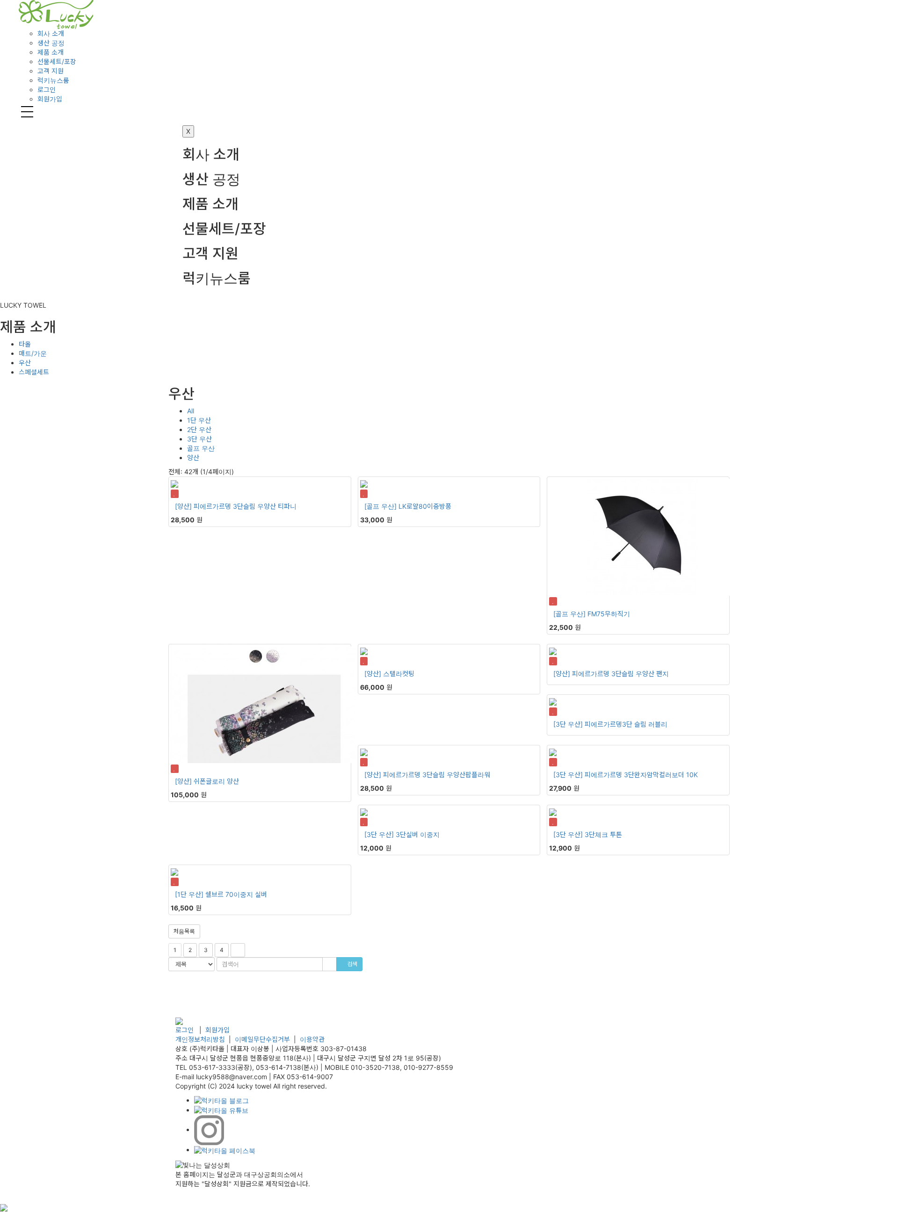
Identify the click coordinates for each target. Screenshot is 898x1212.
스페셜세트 (34, 372)
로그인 (46, 90)
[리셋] (329, 964)
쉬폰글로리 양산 (216, 781)
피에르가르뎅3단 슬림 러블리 (626, 724)
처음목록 (184, 931)
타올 (25, 344)
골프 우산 (201, 448)
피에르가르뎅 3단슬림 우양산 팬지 (620, 674)
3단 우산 (199, 439)
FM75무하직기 (608, 614)
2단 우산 (199, 429)
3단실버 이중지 (418, 834)
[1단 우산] (189, 894)
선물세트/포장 (224, 229)
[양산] (183, 506)
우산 (25, 363)
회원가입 (49, 99)
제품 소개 (210, 204)
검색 (351, 963)
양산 (193, 458)
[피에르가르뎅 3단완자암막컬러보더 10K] (638, 756)
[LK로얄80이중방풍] (449, 488)
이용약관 (312, 1039)
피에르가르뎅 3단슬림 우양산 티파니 (245, 506)
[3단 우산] (568, 724)
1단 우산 (199, 420)
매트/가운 (33, 353)
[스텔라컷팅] (449, 655)
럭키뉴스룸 (216, 278)
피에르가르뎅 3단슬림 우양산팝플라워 (436, 775)
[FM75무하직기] (638, 542)
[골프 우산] (380, 506)
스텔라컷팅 (398, 674)
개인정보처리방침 (200, 1039)
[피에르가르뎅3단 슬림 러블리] (638, 706)
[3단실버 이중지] (449, 816)
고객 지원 (210, 253)
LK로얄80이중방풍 (424, 506)
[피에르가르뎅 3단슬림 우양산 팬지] (638, 655)
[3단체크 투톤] (638, 816)
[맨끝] (238, 950)
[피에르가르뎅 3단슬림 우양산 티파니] (260, 488)
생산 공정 (211, 179)
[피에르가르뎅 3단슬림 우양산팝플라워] (449, 756)
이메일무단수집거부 (262, 1039)
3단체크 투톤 (603, 834)
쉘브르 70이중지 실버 (236, 894)
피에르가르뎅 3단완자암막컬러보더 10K (641, 775)
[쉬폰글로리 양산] (260, 709)
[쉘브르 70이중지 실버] (260, 876)
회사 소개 (210, 154)
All (190, 411)
